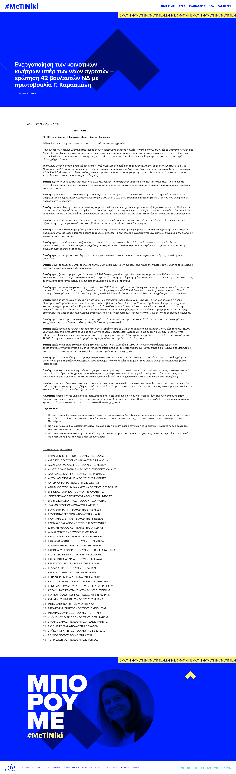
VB (216, 768)
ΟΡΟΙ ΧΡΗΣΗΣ (112, 767)
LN (209, 768)
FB (182, 768)
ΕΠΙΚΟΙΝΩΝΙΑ (72, 767)
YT (202, 768)
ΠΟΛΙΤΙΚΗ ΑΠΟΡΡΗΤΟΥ (92, 767)
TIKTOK (226, 768)
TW (195, 768)
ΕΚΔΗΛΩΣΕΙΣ (197, 6)
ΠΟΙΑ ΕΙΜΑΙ (168, 6)
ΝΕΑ (211, 6)
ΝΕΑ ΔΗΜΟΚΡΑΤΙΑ (56, 767)
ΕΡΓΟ (182, 6)
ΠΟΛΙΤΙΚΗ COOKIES (129, 767)
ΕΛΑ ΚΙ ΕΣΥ (224, 6)
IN (188, 768)
